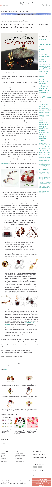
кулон (49, 160)
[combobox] (45, 30)
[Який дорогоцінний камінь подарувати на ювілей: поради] (32, 427)
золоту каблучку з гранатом (24, 107)
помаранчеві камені (42, 191)
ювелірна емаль (45, 171)
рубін (41, 165)
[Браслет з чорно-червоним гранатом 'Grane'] (10, 187)
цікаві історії (42, 152)
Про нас (3, 455)
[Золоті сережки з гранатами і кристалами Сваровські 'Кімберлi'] (19, 237)
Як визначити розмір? (19, 459)
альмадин (48, 174)
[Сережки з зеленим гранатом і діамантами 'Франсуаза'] (29, 187)
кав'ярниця (49, 161)
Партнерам (3, 459)
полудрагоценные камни (43, 108)
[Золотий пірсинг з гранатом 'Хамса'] (32, 270)
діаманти (42, 140)
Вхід (1, 5)
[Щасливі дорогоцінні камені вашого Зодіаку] (7, 427)
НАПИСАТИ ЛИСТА (39, 454)
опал (40, 178)
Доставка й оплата (19, 453)
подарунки (42, 137)
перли (40, 179)
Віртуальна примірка (19, 461)
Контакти (3, 453)
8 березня (44, 179)
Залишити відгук (39, 457)
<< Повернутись (5, 372)
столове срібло (44, 146)
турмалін (45, 168)
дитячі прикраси (47, 177)
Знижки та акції (18, 458)
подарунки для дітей (44, 163)
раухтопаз (48, 173)
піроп (45, 188)
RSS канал (46, 97)
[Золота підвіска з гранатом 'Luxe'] (7, 269)
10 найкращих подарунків (42, 119)
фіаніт (49, 181)
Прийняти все (42, 479)
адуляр (45, 156)
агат (45, 157)
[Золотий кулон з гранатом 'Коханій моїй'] (19, 306)
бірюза (46, 181)
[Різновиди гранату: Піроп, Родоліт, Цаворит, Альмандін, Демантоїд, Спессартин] (20, 427)
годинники (42, 168)
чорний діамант (47, 187)
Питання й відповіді (19, 456)
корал (43, 181)
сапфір (40, 171)
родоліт (44, 176)
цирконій (41, 182)
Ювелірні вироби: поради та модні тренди (45, 42)
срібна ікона (45, 164)
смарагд (41, 156)
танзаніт (43, 178)
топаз (49, 164)
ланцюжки (48, 152)
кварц (40, 169)
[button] (4, 5)
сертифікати (45, 166)
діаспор (47, 178)
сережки (45, 160)
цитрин (43, 165)
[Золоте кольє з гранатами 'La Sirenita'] (32, 238)
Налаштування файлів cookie (41, 484)
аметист (41, 174)
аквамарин (48, 172)
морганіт (44, 173)
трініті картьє (41, 115)
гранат (5, 369)
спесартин (41, 188)
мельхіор (48, 186)
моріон (45, 174)
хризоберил (41, 187)
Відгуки (3, 456)
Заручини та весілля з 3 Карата (43, 74)
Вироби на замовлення (20, 455)
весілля (46, 114)
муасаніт (44, 186)
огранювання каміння (43, 142)
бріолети (41, 164)
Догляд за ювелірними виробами (43, 81)
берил (41, 173)
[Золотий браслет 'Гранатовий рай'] (7, 306)
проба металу (46, 158)
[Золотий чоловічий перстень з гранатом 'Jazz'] (7, 237)
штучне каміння (47, 182)
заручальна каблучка (44, 145)
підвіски (44, 161)
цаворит (40, 176)
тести (46, 183)
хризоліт (48, 179)
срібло (41, 160)
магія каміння (42, 183)
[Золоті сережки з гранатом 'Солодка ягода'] (32, 307)
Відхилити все (42, 481)
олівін (40, 181)
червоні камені (45, 190)
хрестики (41, 161)
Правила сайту (4, 458)
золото (48, 157)
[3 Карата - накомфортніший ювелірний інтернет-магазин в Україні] (25, 2)
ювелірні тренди (44, 154)
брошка (49, 166)
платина (40, 158)
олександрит (41, 157)
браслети (41, 148)
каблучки (45, 169)
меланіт (43, 192)
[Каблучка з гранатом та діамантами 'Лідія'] (19, 269)
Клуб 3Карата (4, 461)
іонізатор (41, 172)
